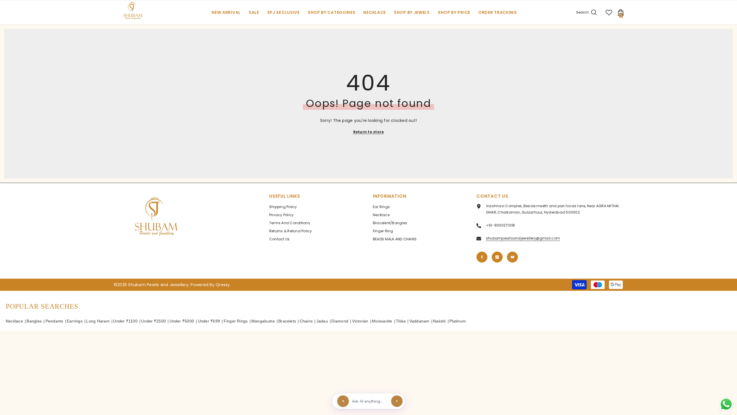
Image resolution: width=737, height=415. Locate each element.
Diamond (339, 321)
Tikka (401, 321)
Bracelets (287, 321)
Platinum (457, 321)
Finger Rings (236, 321)
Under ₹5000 (182, 321)
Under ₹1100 (125, 321)
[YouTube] (512, 257)
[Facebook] (481, 257)
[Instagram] (497, 257)
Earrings (75, 321)
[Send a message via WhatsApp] (726, 404)
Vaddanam (419, 321)
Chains (306, 321)
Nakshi (439, 321)
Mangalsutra (263, 321)
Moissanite (382, 321)
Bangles (34, 321)
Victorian (360, 321)
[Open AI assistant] (397, 401)
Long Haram (97, 321)
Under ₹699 (209, 321)
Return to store (368, 131)
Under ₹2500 (153, 321)
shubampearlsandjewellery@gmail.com (523, 238)
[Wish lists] (609, 12)
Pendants (54, 321)
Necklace (14, 321)
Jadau (322, 321)
